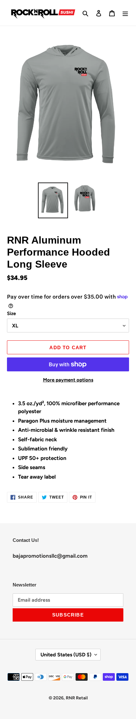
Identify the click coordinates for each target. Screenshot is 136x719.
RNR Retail (77, 698)
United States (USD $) (65, 655)
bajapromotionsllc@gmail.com (50, 556)
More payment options (68, 380)
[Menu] (125, 13)
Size (11, 313)
